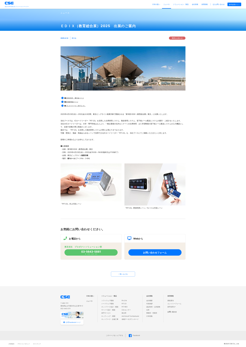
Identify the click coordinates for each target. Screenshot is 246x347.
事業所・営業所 (151, 313)
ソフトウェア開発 (107, 300)
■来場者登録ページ (71, 102)
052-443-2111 (66, 308)
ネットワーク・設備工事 (109, 319)
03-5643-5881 (91, 251)
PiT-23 (124, 304)
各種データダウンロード (130, 319)
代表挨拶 (149, 304)
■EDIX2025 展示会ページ (74, 98)
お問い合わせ (220, 4)
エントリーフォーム (174, 304)
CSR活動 (149, 316)
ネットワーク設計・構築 (109, 307)
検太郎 (124, 313)
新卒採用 (170, 307)
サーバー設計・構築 (108, 310)
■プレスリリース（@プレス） (75, 106)
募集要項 (170, 300)
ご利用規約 (11, 344)
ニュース (166, 4)
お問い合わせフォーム (155, 252)
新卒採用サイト (234, 4)
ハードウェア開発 (107, 304)
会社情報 (195, 4)
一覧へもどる (123, 274)
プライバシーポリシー (23, 344)
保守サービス (106, 313)
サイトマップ (37, 344)
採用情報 (205, 4)
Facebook (136, 335)
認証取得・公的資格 (153, 307)
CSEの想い (156, 4)
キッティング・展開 (108, 316)
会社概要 (149, 300)
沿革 (147, 310)
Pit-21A (124, 300)
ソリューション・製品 (181, 4)
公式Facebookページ (73, 322)
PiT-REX (124, 307)
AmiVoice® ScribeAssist (130, 316)
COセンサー (126, 310)
